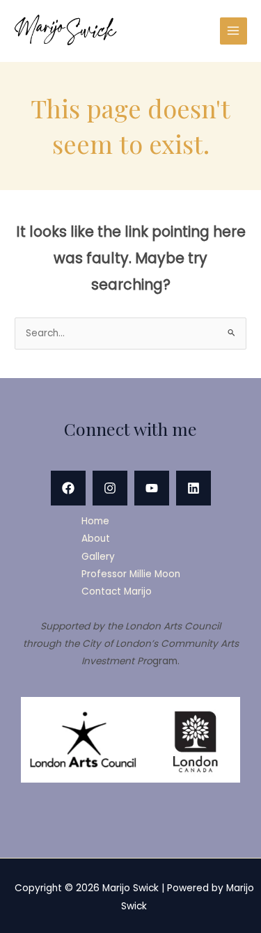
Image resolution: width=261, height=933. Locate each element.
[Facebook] (68, 488)
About (95, 538)
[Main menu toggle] (233, 31)
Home (95, 521)
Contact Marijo (116, 591)
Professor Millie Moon (130, 574)
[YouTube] (151, 488)
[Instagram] (110, 488)
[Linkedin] (193, 488)
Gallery (98, 556)
